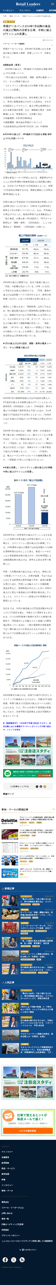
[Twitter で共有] (37, 786)
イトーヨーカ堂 (41, 931)
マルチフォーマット (27, 959)
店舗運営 (40, 10)
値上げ (32, 822)
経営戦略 (24, 923)
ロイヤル (36, 904)
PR (22, 874)
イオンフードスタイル (28, 972)
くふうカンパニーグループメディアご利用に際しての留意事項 (27, 1241)
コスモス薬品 (25, 835)
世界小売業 (34, 848)
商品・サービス (8, 1168)
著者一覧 (5, 1219)
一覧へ (53, 809)
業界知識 (24, 910)
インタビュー (8, 10)
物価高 (39, 822)
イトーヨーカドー (27, 931)
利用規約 (5, 1230)
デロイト (23, 822)
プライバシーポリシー (11, 1235)
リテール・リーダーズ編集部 (14, 44)
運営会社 (5, 1202)
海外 (38, 959)
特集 (3, 1180)
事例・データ (9, 22)
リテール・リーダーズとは (12, 1208)
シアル (35, 917)
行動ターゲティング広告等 (12, 1224)
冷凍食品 (24, 933)
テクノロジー (25, 10)
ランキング (24, 848)
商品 (31, 861)
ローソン (23, 861)
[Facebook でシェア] (41, 786)
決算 (33, 835)
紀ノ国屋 (36, 946)
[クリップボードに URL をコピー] (44, 786)
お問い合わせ (7, 1213)
